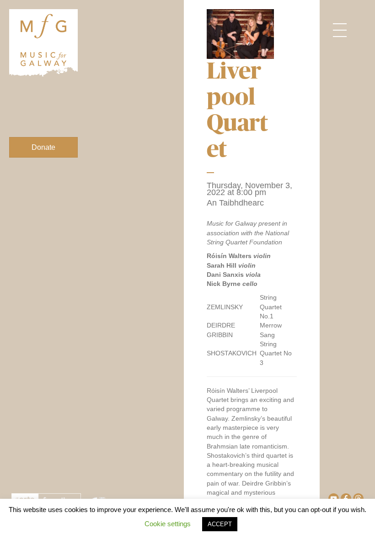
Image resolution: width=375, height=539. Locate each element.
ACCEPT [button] (220, 524)
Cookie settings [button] (168, 524)
